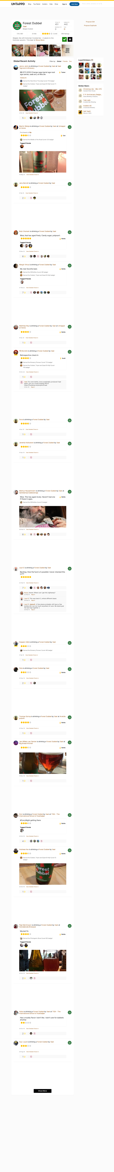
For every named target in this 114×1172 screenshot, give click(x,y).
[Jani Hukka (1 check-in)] (93, 71)
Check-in (64, 39)
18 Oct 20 (22, 372)
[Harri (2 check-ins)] (87, 71)
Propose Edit (90, 22)
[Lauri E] (31, 534)
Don (20, 814)
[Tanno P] (31, 587)
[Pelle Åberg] (34, 841)
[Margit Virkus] (48, 256)
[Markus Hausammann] (41, 256)
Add (70, 39)
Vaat (25, 26)
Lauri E (21, 568)
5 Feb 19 (21, 655)
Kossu (26, 593)
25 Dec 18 (22, 678)
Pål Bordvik (23, 351)
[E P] (45, 292)
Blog (29, 4)
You (70, 61)
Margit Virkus (24, 265)
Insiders (44, 4)
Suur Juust (23, 1042)
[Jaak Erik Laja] (34, 118)
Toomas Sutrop (25, 716)
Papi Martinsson (25, 925)
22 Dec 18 (22, 728)
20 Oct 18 (22, 836)
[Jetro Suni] (45, 587)
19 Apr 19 (21, 452)
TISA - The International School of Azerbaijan (39, 815)
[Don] (31, 1033)
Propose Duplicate (90, 25)
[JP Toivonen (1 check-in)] (81, 77)
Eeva (21, 419)
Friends (65, 61)
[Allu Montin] (48, 534)
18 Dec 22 (22, 251)
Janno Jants (24, 66)
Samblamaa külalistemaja (28, 493)
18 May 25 (22, 174)
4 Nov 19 (21, 429)
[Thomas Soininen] (38, 118)
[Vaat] (31, 198)
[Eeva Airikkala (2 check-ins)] (81, 71)
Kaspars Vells (24, 642)
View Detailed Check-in (32, 113)
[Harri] (41, 292)
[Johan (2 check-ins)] (93, 65)
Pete (21, 668)
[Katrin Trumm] (31, 256)
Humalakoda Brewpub (27, 927)
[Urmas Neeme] (31, 118)
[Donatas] (38, 292)
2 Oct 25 (21, 113)
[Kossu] (38, 587)
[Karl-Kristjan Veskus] (48, 587)
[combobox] (92, 3)
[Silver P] (45, 256)
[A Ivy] (45, 534)
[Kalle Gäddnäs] (34, 683)
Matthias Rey (24, 326)
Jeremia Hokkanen (26, 443)
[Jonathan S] (31, 841)
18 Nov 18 (22, 776)
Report (33, 387)
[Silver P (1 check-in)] (99, 77)
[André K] (41, 534)
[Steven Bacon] (34, 198)
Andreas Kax (24, 849)
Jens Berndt (23, 183)
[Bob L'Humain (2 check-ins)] (87, 65)
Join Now (74, 4)
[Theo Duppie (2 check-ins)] (81, 65)
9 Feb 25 (21, 193)
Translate (23, 78)
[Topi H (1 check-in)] (87, 77)
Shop (56, 4)
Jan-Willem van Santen (28, 741)
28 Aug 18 (22, 1051)
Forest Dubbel (44, 66)
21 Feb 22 (22, 287)
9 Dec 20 (21, 337)
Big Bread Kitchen (26, 743)
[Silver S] (48, 292)
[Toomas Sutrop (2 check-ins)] (99, 65)
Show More (40, 40)
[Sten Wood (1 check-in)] (93, 77)
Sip (30, 132)
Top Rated (36, 4)
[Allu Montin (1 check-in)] (99, 71)
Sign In (64, 4)
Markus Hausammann (27, 491)
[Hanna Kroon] (34, 292)
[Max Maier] (34, 256)
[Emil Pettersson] (31, 978)
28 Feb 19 (22, 529)
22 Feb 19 (22, 583)
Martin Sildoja (24, 126)
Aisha (21, 1011)
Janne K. (33, 604)
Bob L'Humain (24, 231)
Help (51, 4)
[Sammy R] (41, 118)
